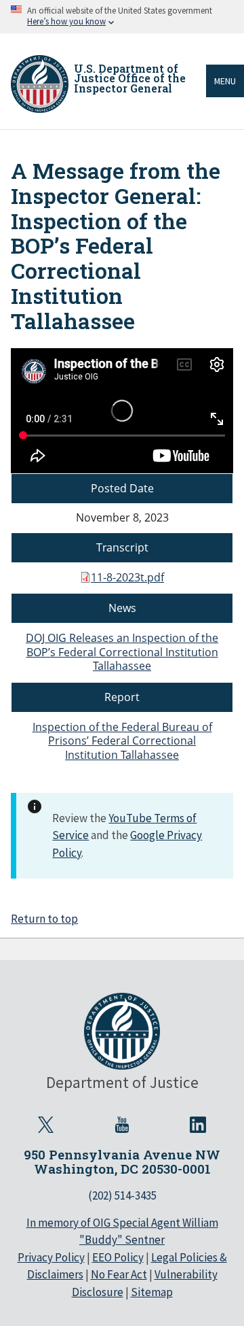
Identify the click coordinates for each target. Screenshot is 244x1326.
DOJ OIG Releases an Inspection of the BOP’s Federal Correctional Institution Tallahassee (122, 652)
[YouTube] (122, 1124)
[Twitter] (46, 1124)
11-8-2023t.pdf (127, 577)
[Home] (39, 84)
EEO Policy (118, 1257)
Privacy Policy (51, 1257)
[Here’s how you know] (122, 16)
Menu (225, 81)
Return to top (44, 918)
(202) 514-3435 (122, 1195)
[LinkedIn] (198, 1124)
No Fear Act (119, 1274)
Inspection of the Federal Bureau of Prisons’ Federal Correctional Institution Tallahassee (122, 741)
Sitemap (152, 1292)
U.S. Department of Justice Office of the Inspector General (130, 78)
